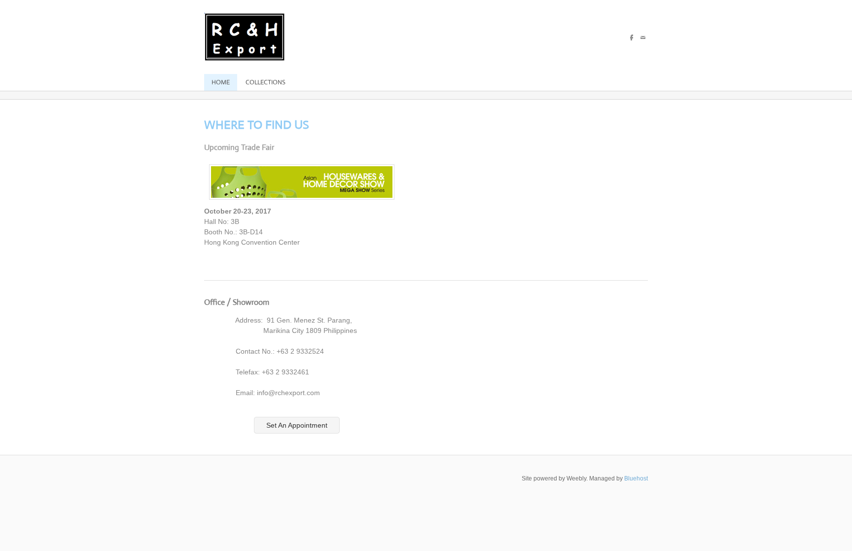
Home (221, 82)
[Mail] (643, 37)
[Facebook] (632, 37)
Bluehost (636, 478)
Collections (265, 82)
